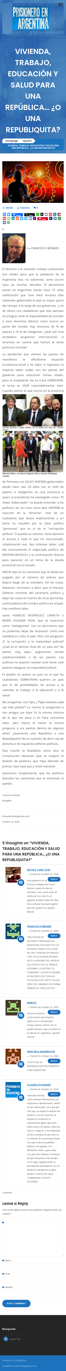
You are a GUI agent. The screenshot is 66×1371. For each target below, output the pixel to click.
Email (7, 1273)
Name (8, 1260)
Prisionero (25, 207)
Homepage (11, 141)
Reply (54, 879)
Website (9, 1287)
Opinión (27, 141)
